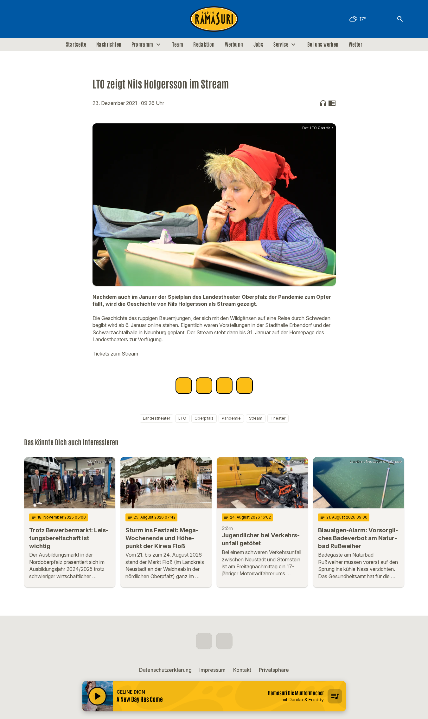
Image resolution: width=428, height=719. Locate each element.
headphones (323, 103)
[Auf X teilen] (204, 385)
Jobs (258, 44)
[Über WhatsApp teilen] (224, 385)
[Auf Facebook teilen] (183, 385)
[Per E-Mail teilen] (244, 385)
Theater (278, 418)
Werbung (234, 44)
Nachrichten (108, 44)
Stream (255, 418)
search (400, 19)
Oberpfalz (204, 418)
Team (177, 44)
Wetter (355, 44)
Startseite (76, 44)
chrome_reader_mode (332, 103)
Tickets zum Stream (115, 353)
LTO (182, 418)
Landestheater (156, 418)
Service (280, 44)
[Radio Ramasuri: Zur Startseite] (214, 19)
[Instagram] (43, 19)
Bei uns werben (323, 44)
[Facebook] (30, 19)
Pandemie (231, 418)
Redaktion (204, 44)
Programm (142, 44)
